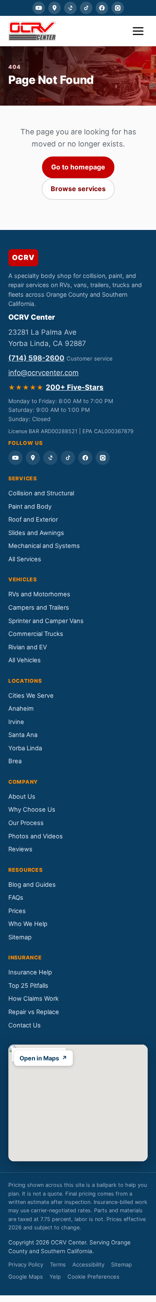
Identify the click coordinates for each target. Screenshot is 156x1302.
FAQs (15, 897)
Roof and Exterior (33, 519)
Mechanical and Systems (44, 546)
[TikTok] (86, 8)
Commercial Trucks (35, 634)
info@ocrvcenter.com (43, 372)
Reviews (20, 849)
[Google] (54, 8)
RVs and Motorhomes (39, 594)
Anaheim (21, 708)
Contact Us (24, 1025)
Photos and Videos (35, 836)
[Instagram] (117, 8)
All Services (24, 559)
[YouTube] (38, 8)
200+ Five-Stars (75, 387)
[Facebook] (102, 8)
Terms (58, 1264)
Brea (15, 761)
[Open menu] (138, 31)
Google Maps (25, 1276)
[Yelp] (70, 8)
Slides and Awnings (36, 533)
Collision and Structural (41, 493)
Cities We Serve (31, 695)
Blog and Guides (32, 884)
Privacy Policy (25, 1264)
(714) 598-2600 (36, 358)
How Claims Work (33, 998)
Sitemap (20, 937)
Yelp (55, 1276)
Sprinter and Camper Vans (46, 621)
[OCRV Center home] (32, 30)
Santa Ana (22, 735)
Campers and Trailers (38, 607)
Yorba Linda (25, 748)
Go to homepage (78, 167)
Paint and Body (30, 506)
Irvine (16, 722)
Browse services (78, 188)
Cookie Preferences (93, 1276)
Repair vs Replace (33, 1012)
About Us (21, 796)
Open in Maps (43, 1058)
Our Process (26, 823)
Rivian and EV (27, 647)
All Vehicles (24, 660)
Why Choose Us (31, 809)
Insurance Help (30, 972)
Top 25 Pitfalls (28, 985)
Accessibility (88, 1264)
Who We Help (27, 924)
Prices (17, 911)
